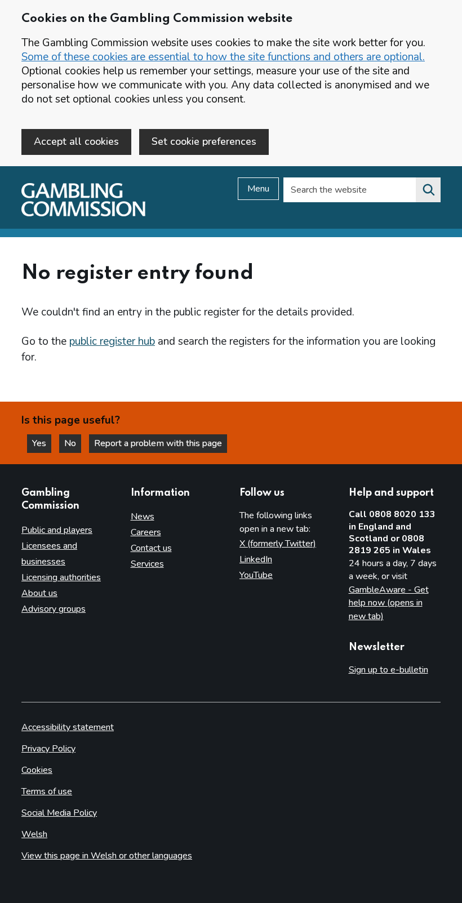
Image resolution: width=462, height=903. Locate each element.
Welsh (34, 834)
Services (147, 564)
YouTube (256, 575)
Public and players (56, 530)
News (142, 516)
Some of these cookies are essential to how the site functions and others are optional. (223, 57)
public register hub (112, 341)
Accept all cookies (76, 141)
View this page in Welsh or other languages (106, 855)
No (72, 443)
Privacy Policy (48, 748)
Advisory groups (53, 609)
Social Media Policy (59, 813)
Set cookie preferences (204, 141)
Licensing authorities (61, 577)
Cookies (36, 770)
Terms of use (46, 791)
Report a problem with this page (158, 443)
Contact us (151, 548)
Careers (146, 532)
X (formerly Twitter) (277, 543)
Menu (258, 189)
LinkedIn (255, 559)
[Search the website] (428, 189)
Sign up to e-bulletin (388, 670)
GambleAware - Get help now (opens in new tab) (389, 603)
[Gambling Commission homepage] (83, 213)
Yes (41, 443)
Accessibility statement (67, 727)
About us (39, 593)
